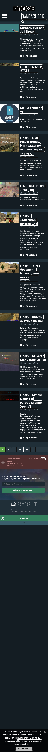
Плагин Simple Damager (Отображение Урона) (31, 401)
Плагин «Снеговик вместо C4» (28, 220)
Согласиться (24, 749)
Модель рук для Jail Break (32, 30)
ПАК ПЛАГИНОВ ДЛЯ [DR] (32, 188)
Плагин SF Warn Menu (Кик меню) (33, 358)
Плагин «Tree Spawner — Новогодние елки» (30, 271)
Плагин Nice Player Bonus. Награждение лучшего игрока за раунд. (32, 145)
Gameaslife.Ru (34, 16)
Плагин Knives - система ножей (31, 319)
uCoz (43, 459)
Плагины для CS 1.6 (29, 35)
